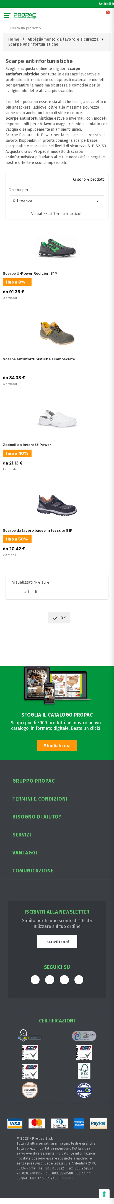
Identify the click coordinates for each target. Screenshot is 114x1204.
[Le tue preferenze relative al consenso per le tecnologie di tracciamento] (104, 1194)
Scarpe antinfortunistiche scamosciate (39, 359)
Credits (67, 1178)
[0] (108, 16)
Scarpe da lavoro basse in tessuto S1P (37, 530)
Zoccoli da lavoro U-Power (27, 444)
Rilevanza (57, 201)
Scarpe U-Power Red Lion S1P (30, 273)
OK (59, 618)
